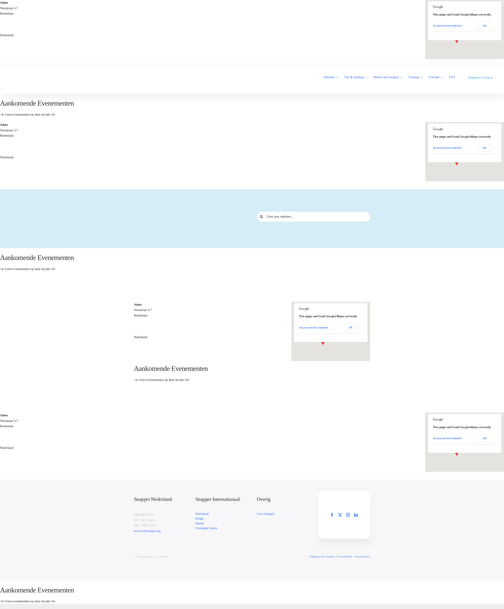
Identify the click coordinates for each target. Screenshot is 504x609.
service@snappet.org (147, 531)
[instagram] (348, 515)
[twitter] (340, 515)
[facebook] (332, 515)
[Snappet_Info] (25, 77)
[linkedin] (356, 515)
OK (484, 25)
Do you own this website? (447, 25)
